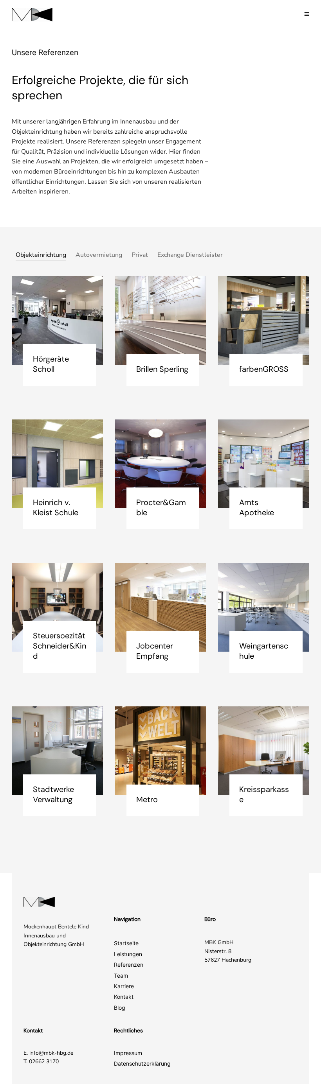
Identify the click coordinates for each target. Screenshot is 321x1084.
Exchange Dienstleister (190, 255)
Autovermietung (99, 255)
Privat (140, 255)
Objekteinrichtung (41, 255)
